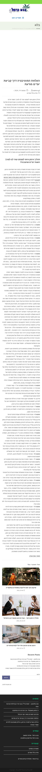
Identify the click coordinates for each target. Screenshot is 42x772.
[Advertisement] (21, 57)
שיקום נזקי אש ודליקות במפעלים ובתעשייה (21, 588)
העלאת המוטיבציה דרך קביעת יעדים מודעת (28, 666)
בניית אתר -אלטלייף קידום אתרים (28, 759)
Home (38, 28)
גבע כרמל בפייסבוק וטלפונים (29, 738)
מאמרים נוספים (33, 749)
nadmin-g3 (36, 90)
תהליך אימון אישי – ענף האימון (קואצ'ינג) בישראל (21, 618)
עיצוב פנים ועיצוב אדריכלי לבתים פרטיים (21, 645)
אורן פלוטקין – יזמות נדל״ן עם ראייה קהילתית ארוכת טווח (25, 659)
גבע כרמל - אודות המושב (30, 735)
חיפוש (38, 674)
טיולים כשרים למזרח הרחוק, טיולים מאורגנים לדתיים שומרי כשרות (23, 668)
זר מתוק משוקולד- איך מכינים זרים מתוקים (29, 661)
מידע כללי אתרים (32, 93)
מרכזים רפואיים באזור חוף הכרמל (31, 664)
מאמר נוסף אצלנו (34, 556)
